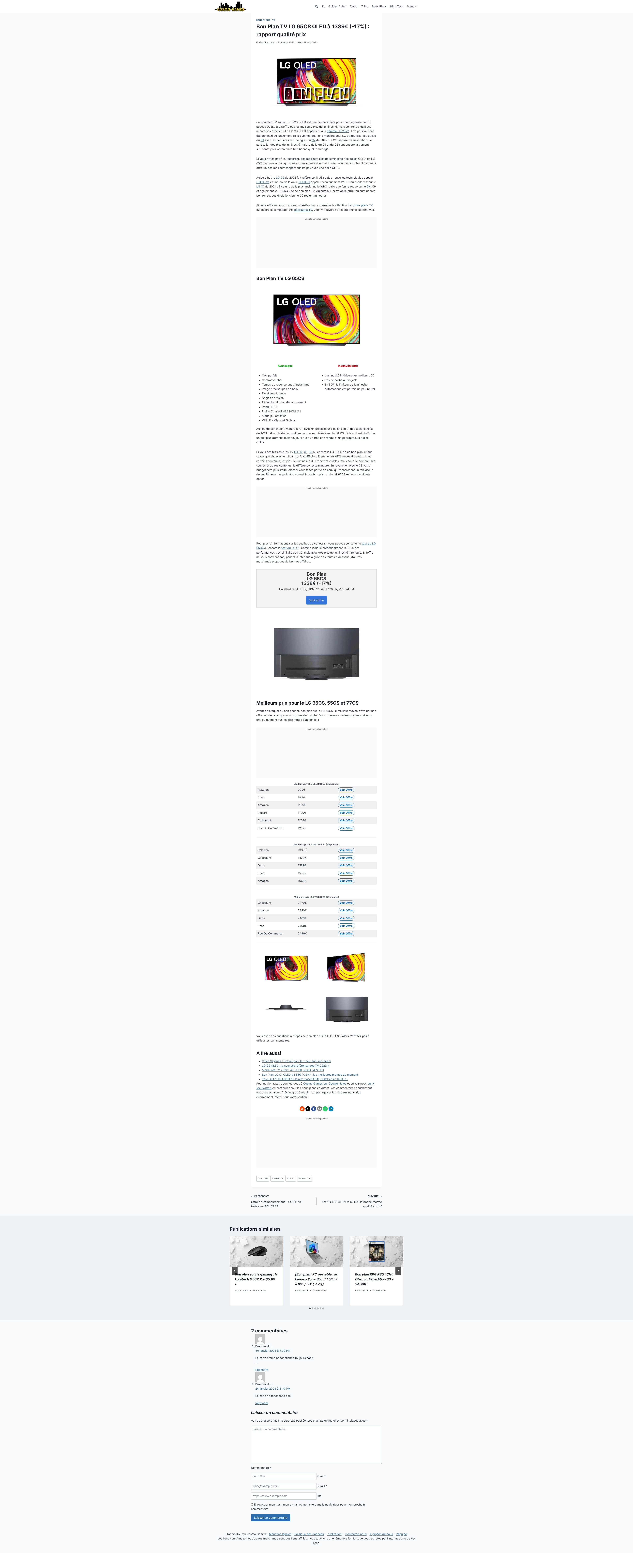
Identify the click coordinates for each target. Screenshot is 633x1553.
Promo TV (305, 1178)
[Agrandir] (372, 288)
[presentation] (256, 1251)
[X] (307, 1108)
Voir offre (316, 600)
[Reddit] (302, 1108)
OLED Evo (262, 182)
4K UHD (263, 1178)
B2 (311, 452)
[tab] (310, 1308)
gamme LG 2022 (338, 131)
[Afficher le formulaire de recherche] (316, 7)
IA (323, 6)
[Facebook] (313, 1108)
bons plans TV (363, 205)
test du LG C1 (290, 548)
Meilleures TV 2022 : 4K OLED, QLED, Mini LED (293, 1070)
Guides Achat (337, 6)
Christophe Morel (265, 42)
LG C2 (280, 177)
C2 (313, 140)
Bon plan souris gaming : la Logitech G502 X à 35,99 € (256, 1279)
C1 (262, 140)
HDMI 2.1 (277, 1178)
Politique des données (309, 1534)
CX (368, 186)
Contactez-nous (356, 1534)
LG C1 (260, 186)
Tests (353, 6)
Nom (320, 1476)
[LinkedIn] (331, 1108)
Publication (334, 1534)
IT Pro (364, 6)
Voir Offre (346, 789)
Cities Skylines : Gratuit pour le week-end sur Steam (296, 1061)
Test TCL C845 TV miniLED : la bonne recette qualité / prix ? (352, 1201)
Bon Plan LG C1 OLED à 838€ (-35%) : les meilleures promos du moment (310, 1074)
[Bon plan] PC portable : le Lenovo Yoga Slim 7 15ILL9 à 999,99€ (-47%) (316, 1279)
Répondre (261, 1369)
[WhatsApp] (325, 1108)
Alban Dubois (242, 1290)
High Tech (396, 6)
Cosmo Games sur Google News (324, 1083)
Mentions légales (280, 1534)
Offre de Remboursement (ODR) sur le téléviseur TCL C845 (276, 1201)
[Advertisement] (316, 245)
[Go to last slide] (235, 1271)
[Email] (319, 1108)
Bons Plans (379, 6)
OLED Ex (304, 182)
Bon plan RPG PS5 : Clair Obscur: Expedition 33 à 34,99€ (374, 1279)
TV (273, 20)
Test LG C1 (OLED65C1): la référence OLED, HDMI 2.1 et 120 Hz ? (305, 1079)
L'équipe (401, 1534)
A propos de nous (381, 1534)
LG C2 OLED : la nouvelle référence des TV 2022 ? (295, 1065)
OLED (290, 1178)
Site (319, 1496)
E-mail (321, 1486)
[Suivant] (398, 1271)
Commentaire (261, 1467)
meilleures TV (303, 209)
